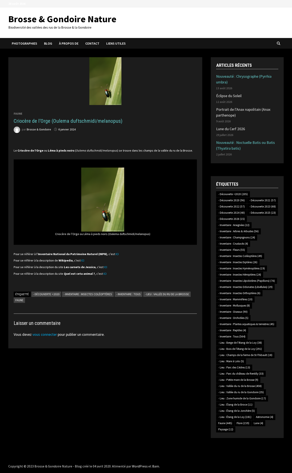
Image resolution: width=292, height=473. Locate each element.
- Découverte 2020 (231, 200)
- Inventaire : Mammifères (235, 299)
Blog (48, 43)
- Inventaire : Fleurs (231, 250)
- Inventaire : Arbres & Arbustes (238, 231)
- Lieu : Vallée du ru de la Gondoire (241, 392)
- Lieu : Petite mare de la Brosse (238, 380)
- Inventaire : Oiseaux (233, 312)
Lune (258, 423)
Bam (155, 466)
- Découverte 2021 (262, 200)
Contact (92, 43)
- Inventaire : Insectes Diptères (237, 262)
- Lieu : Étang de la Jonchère (236, 411)
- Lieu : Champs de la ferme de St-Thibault (245, 355)
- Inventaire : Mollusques (234, 305)
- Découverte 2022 (231, 206)
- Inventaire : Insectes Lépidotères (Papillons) (246, 281)
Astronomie (264, 417)
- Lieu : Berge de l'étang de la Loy (240, 343)
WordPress (140, 466)
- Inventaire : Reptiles (232, 330)
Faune (18, 113)
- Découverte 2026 (231, 219)
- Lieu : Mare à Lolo (231, 361)
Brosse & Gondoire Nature (62, 19)
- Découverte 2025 (262, 213)
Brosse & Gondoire (39, 129)
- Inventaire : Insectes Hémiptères (239, 274)
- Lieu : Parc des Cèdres (234, 367)
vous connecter (44, 334)
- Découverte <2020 (46, 294)
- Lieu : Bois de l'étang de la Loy (240, 349)
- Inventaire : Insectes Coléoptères (88, 294)
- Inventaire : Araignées (233, 225)
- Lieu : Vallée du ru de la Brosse (167, 294)
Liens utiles (116, 43)
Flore (243, 423)
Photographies (24, 43)
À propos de (68, 43)
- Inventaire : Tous (128, 294)
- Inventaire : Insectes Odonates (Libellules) (245, 287)
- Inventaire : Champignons (236, 237)
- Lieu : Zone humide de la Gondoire (242, 398)
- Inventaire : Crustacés (233, 243)
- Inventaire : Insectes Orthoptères (239, 293)
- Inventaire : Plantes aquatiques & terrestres (246, 324)
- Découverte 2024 (231, 213)
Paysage (225, 429)
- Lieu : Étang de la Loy (234, 417)
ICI (117, 254)
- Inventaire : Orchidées (233, 318)
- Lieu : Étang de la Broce (235, 404)
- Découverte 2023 (262, 206)
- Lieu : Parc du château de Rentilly (241, 373)
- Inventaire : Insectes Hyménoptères (241, 268)
